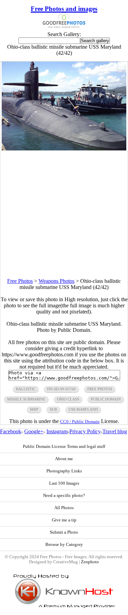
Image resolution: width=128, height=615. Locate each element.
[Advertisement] (64, 214)
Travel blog (114, 431)
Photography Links (64, 471)
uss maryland (83, 409)
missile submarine (26, 399)
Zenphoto (90, 562)
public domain (106, 399)
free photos (99, 389)
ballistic (25, 389)
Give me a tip (64, 520)
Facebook (10, 431)
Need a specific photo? (64, 495)
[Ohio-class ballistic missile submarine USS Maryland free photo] (64, 148)
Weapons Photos (56, 281)
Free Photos (20, 281)
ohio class (68, 399)
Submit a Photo (64, 532)
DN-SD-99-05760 (61, 389)
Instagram (57, 431)
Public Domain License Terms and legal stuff (64, 446)
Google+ (33, 431)
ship (34, 409)
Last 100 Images (64, 483)
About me (64, 458)
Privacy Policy (85, 431)
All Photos (64, 507)
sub (53, 409)
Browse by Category (64, 544)
